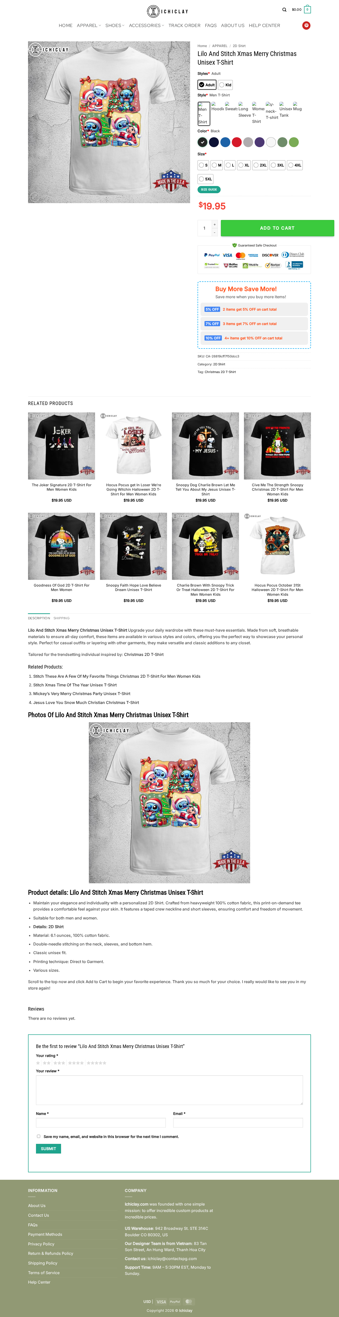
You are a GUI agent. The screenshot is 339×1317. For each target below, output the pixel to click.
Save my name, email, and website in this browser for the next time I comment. (111, 1136)
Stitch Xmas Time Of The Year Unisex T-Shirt (75, 684)
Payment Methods (45, 1234)
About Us (232, 25)
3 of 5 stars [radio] (58, 1063)
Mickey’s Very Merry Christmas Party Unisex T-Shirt (81, 693)
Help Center (264, 25)
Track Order (185, 25)
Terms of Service (44, 1272)
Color (203, 131)
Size (202, 154)
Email (179, 1113)
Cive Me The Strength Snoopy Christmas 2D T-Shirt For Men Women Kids (277, 489)
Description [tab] (39, 618)
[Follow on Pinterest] (306, 25)
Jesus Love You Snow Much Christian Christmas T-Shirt (86, 702)
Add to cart (277, 228)
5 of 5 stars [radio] (95, 1063)
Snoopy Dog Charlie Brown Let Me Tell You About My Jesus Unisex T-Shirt (205, 489)
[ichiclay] (169, 10)
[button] (284, 10)
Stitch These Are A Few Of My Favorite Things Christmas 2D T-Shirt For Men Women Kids (117, 676)
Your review (47, 1071)
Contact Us (38, 1215)
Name (42, 1113)
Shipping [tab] (61, 618)
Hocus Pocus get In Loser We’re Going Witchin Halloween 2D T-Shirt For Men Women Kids (133, 489)
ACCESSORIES (145, 25)
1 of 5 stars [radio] (37, 1063)
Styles (204, 73)
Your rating (47, 1055)
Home (65, 25)
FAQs (211, 25)
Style (203, 95)
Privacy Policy (41, 1243)
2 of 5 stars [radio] (46, 1063)
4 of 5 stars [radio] (75, 1063)
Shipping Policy (42, 1263)
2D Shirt (239, 46)
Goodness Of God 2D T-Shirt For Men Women (62, 587)
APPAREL (87, 25)
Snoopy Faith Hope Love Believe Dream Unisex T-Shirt (133, 587)
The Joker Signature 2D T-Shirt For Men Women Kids (62, 487)
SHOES (113, 25)
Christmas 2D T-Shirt (220, 372)
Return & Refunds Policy (50, 1253)
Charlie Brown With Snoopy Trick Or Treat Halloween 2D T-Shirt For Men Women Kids (205, 589)
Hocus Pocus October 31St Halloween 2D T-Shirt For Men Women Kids (277, 589)
